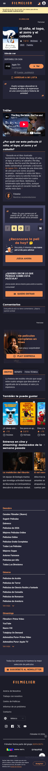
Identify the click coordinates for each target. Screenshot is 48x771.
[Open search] (42, 756)
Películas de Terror (12, 583)
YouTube (7, 623)
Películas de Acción (12, 578)
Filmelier (17, 194)
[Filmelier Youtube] (25, 726)
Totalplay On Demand (13, 632)
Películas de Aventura (13, 601)
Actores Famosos (11, 555)
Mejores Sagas (10, 551)
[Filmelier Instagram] (6, 726)
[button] (22, 718)
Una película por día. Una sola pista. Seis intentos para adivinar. (20, 9)
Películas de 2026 (11, 528)
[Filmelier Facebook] (12, 726)
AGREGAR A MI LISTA (25, 77)
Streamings (8, 613)
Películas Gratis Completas (15, 542)
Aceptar (39, 763)
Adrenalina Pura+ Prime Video (17, 637)
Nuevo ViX (7, 628)
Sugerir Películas (11, 519)
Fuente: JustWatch (25, 72)
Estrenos (7, 523)
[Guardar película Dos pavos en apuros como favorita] (33, 402)
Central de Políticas (16, 766)
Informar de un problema (14, 706)
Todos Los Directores (13, 564)
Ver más (6, 605)
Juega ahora (24, 258)
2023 (22, 45)
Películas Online (10, 537)
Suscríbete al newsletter (25, 669)
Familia (30, 45)
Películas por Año (11, 560)
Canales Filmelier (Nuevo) (15, 514)
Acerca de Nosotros (12, 691)
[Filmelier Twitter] (19, 726)
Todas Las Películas (12, 546)
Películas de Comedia (13, 592)
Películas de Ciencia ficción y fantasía (20, 587)
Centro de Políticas (11, 701)
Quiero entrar (26, 294)
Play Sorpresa (26, 356)
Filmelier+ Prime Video (13, 619)
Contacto (7, 711)
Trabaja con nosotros (12, 696)
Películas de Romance (13, 596)
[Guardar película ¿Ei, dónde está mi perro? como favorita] (16, 402)
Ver (38, 66)
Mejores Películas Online (14, 532)
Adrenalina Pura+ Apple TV (15, 642)
